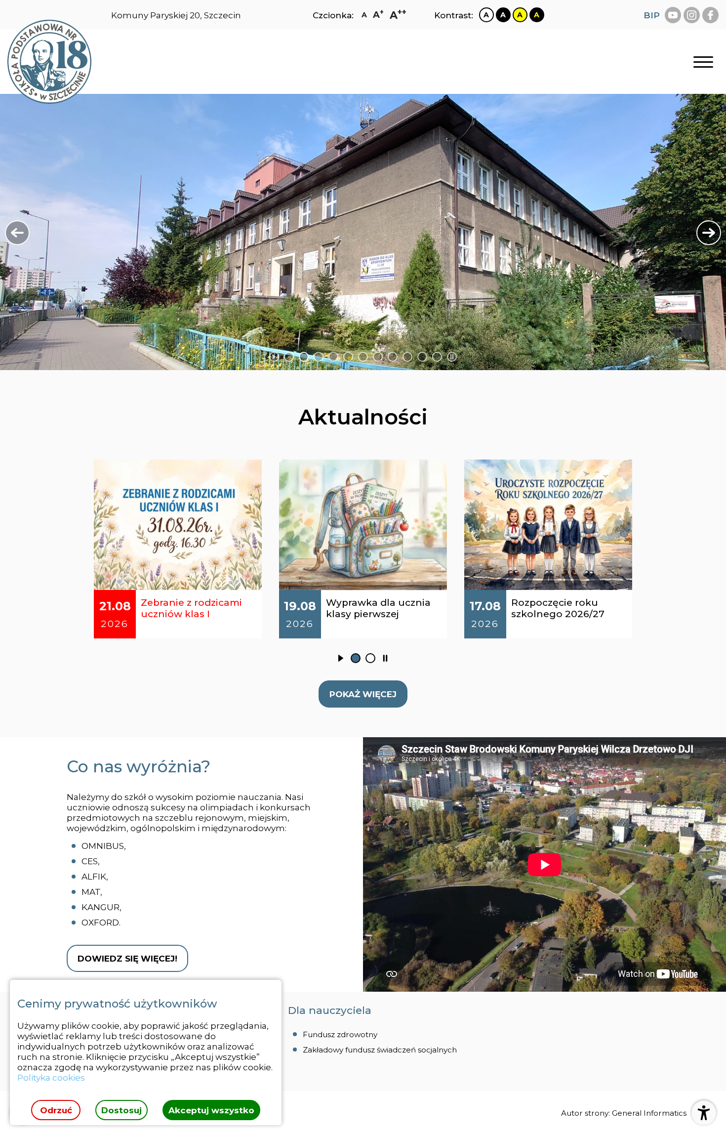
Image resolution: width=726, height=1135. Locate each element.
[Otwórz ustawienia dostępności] (703, 1112)
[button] (17, 232)
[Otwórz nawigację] (703, 62)
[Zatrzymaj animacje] (452, 357)
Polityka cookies (51, 1077)
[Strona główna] (49, 62)
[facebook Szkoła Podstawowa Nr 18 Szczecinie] (710, 15)
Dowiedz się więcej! (127, 958)
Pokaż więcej (363, 694)
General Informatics (649, 1113)
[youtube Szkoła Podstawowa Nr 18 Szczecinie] (673, 15)
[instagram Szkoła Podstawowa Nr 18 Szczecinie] (692, 15)
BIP (652, 15)
